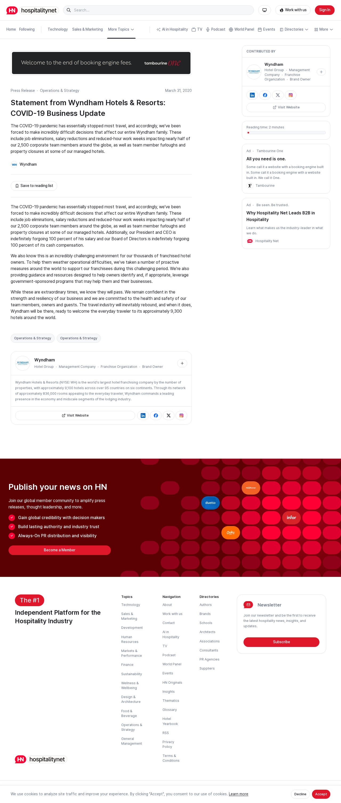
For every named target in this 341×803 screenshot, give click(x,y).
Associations (210, 641)
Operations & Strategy (59, 90)
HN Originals (172, 682)
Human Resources (130, 639)
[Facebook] (156, 415)
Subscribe (281, 642)
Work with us (296, 10)
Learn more (238, 794)
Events (269, 29)
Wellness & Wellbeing (130, 685)
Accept (321, 794)
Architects (208, 632)
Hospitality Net (267, 241)
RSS (166, 733)
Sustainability (131, 674)
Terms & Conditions (171, 758)
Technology (58, 29)
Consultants (209, 650)
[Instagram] (181, 415)
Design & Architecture (131, 699)
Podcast (218, 29)
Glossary (170, 710)
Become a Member (59, 550)
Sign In (324, 10)
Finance (127, 665)
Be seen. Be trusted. (273, 205)
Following (27, 29)
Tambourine (265, 185)
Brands (205, 614)
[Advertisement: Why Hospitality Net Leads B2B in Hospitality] (249, 241)
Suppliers (207, 668)
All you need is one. (266, 158)
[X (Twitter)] (168, 415)
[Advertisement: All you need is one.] (249, 185)
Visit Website (78, 415)
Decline (300, 794)
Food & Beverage (129, 713)
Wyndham (28, 164)
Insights (169, 692)
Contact (169, 623)
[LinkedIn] (143, 415)
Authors (206, 605)
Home (11, 29)
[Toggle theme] (264, 10)
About (167, 605)
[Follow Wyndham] (182, 363)
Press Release (23, 90)
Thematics (171, 701)
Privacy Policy (168, 744)
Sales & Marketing (87, 29)
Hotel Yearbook (170, 721)
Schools (206, 623)
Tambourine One (270, 151)
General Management (131, 741)
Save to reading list (37, 186)
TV (199, 29)
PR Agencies (210, 659)
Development (132, 628)
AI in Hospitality (175, 29)
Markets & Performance (131, 653)
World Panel (244, 29)
